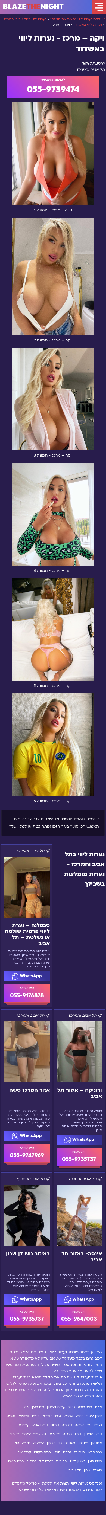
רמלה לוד (46, 1461)
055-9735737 (79, 1159)
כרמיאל (23, 1416)
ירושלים (54, 1434)
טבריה (68, 1416)
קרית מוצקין (93, 1434)
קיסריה (67, 1425)
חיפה (80, 1416)
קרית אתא (40, 1425)
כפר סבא (95, 1452)
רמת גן (31, 1461)
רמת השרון (15, 1461)
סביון (57, 1452)
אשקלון (96, 1443)
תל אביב (74, 1470)
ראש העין (95, 1461)
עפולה (79, 1425)
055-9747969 (27, 1155)
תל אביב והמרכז (33, 1434)
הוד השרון (54, 1443)
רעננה (97, 1470)
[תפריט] (99, 7)
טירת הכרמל (51, 1416)
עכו (88, 1425)
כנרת (35, 1416)
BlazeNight (33, 7)
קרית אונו (24, 1452)
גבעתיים (70, 1443)
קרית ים (24, 1425)
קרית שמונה (72, 1434)
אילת (98, 1407)
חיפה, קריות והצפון (61, 1407)
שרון (87, 1470)
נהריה (11, 1416)
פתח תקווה (42, 1452)
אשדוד (14, 1434)
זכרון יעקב (94, 1416)
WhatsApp (30, 976)
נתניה (67, 1452)
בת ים (83, 1443)
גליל (26, 1407)
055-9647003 (79, 1319)
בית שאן (38, 1407)
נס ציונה (80, 1452)
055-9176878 (27, 996)
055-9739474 (53, 89)
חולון (16, 1443)
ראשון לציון (77, 1461)
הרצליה (38, 1443)
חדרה (26, 1443)
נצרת (98, 1425)
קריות (55, 1425)
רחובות (61, 1461)
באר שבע (85, 1407)
